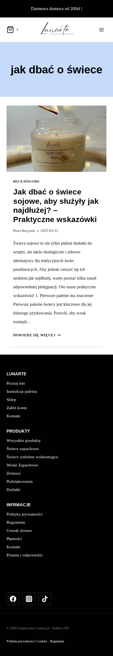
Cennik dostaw (19, 530)
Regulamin (16, 522)
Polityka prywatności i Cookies (27, 641)
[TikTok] (44, 598)
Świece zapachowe (23, 449)
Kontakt (13, 416)
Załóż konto (17, 408)
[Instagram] (28, 598)
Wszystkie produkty (24, 440)
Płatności (14, 539)
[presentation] (56, 139)
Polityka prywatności (25, 514)
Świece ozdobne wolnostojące (32, 457)
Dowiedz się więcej (37, 335)
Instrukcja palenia (22, 391)
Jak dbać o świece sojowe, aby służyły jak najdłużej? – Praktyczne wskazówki (56, 206)
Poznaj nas (16, 383)
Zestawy (14, 473)
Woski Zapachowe (22, 465)
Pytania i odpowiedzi (25, 555)
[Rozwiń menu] (101, 29)
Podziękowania (20, 481)
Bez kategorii (26, 181)
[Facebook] (13, 598)
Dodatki (13, 489)
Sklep (11, 399)
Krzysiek (28, 231)
